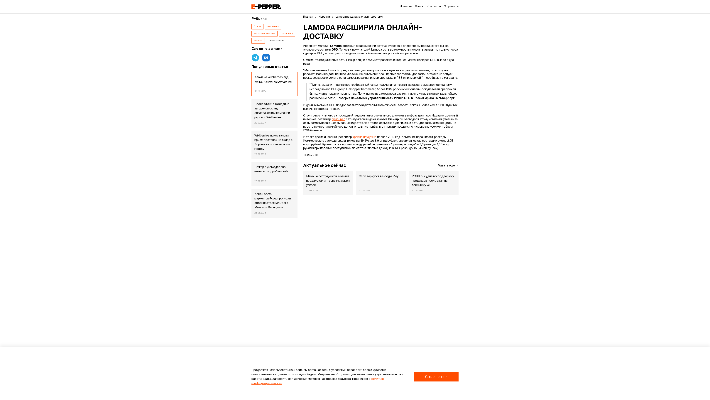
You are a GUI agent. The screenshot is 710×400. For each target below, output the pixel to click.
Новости (406, 6)
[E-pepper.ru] (266, 6)
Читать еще (447, 165)
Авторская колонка (264, 34)
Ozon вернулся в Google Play (378, 176)
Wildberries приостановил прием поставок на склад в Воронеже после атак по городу (273, 142)
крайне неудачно (364, 137)
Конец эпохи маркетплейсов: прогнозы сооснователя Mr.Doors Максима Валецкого (272, 201)
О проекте (451, 6)
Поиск (419, 6)
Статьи (257, 27)
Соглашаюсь (436, 377)
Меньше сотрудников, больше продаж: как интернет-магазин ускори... (328, 181)
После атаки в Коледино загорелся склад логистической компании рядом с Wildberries (272, 111)
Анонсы (258, 41)
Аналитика (273, 27)
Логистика (287, 34)
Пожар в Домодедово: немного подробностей (271, 169)
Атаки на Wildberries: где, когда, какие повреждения (273, 79)
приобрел (338, 119)
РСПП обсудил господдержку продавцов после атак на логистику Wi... (433, 181)
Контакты (434, 6)
